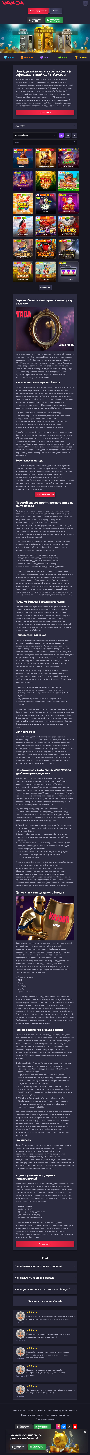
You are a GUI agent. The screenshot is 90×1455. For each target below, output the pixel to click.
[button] (2, 38)
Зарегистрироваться (38, 11)
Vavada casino (45, 1244)
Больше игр (45, 288)
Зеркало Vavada (45, 113)
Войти (55, 11)
